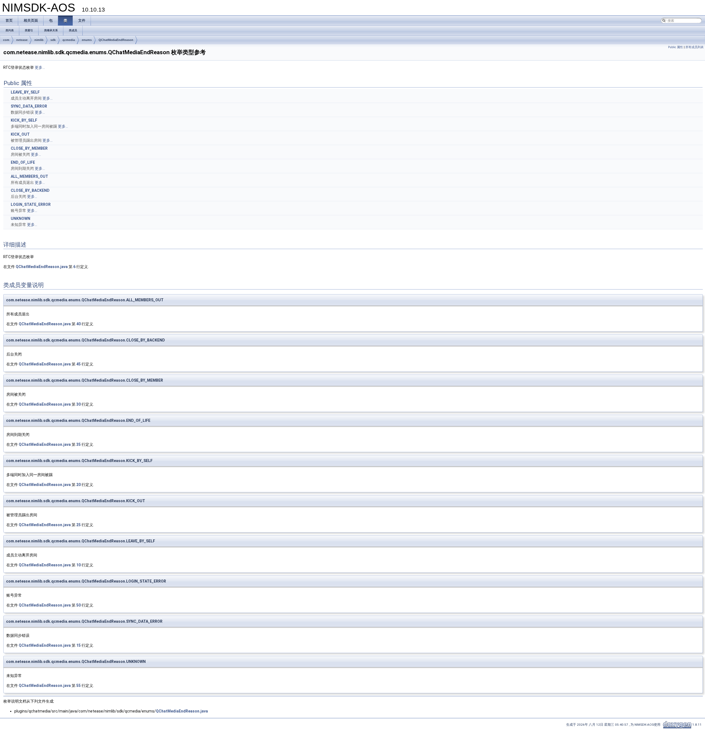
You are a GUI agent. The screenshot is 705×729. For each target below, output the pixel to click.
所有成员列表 (694, 47)
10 (78, 565)
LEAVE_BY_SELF (25, 92)
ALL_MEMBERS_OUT (29, 176)
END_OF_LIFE (23, 162)
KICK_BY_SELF (24, 120)
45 (78, 364)
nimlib (39, 40)
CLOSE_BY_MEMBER (29, 148)
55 (78, 685)
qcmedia (69, 40)
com (6, 40)
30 (78, 404)
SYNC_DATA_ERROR (29, 106)
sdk (53, 40)
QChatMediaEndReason (116, 40)
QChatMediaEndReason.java (42, 266)
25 (78, 525)
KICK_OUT (20, 134)
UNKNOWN (20, 218)
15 (78, 645)
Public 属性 (675, 47)
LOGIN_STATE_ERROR (31, 204)
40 (78, 324)
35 (78, 444)
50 (78, 605)
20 (78, 484)
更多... (40, 67)
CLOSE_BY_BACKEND (30, 190)
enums (87, 40)
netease (22, 40)
